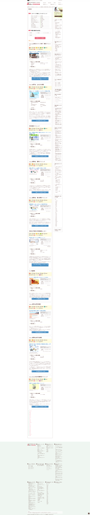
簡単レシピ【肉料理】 (57, 83)
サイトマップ (60, 0)
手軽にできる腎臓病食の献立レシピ (58, 80)
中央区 (30, 421)
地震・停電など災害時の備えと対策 (58, 175)
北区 (29, 418)
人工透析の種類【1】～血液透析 (58, 185)
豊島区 (30, 431)
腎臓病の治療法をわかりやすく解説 (58, 42)
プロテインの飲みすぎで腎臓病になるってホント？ (58, 142)
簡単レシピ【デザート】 (31, 468)
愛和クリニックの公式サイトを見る (41, 192)
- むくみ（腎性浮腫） (39, 452)
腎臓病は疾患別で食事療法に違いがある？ (58, 66)
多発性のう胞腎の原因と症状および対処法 (58, 120)
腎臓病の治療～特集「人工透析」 (58, 164)
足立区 (30, 417)
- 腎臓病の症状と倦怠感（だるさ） (41, 455)
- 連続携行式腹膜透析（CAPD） (40, 494)
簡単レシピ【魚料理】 (57, 82)
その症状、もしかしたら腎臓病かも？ (58, 20)
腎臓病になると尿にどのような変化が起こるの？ (58, 158)
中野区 (30, 435)
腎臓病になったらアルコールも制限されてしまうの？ (58, 135)
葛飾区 (30, 412)
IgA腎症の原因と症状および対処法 (58, 116)
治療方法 (55, 2)
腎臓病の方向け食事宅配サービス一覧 (58, 95)
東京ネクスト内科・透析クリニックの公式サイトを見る (41, 79)
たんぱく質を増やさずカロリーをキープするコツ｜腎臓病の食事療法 (58, 58)
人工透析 (56, 49)
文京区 (30, 427)
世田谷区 (30, 434)
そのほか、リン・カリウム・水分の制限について (58, 64)
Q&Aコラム (59, 2)
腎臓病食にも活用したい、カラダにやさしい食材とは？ (58, 70)
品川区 (56, 213)
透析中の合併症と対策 (39, 486)
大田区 (30, 426)
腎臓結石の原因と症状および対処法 (58, 118)
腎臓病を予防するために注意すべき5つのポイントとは (58, 152)
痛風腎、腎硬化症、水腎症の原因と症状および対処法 (58, 124)
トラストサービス (57, 99)
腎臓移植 (56, 50)
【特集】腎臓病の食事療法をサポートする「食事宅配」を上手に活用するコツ (58, 90)
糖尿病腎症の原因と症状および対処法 (58, 115)
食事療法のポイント (45, 4)
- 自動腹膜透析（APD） (39, 495)
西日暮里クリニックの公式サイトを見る (40, 156)
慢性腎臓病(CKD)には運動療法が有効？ (58, 140)
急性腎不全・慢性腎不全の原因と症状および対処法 (58, 111)
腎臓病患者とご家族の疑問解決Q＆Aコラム (58, 128)
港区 (55, 212)
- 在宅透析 (38, 502)
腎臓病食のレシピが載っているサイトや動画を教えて (58, 160)
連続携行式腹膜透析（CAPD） (57, 180)
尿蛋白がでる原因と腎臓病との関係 (58, 32)
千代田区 (30, 422)
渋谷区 (56, 216)
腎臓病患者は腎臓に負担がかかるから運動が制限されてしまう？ (58, 154)
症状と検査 (44, 2)
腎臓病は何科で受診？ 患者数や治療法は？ (58, 147)
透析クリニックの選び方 (58, 176)
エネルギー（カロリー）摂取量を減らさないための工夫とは (58, 62)
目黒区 (30, 430)
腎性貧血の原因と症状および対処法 (58, 122)
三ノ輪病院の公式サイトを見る (40, 298)
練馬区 (56, 224)
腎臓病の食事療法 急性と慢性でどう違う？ (58, 47)
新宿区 (56, 220)
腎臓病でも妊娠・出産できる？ (58, 156)
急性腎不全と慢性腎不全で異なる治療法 (58, 45)
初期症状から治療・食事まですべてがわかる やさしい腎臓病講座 (36, 0)
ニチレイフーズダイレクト (58, 100)
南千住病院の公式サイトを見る (40, 371)
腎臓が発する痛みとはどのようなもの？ (58, 37)
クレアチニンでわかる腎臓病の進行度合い (58, 25)
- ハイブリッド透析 (39, 496)
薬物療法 (56, 48)
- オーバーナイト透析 (39, 501)
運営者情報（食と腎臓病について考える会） (58, 230)
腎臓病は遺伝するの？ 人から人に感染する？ (58, 145)
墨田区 (56, 204)
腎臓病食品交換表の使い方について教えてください (58, 131)
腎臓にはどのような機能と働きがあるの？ (58, 143)
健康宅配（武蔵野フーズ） (58, 97)
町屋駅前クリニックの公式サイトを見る (40, 406)
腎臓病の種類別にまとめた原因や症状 (58, 106)
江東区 (30, 413)
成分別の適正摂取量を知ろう (58, 68)
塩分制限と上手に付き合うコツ (58, 60)
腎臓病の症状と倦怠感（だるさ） (58, 34)
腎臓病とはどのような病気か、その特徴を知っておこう (58, 29)
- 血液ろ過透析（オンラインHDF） (41, 498)
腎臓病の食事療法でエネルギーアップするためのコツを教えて (58, 133)
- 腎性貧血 (38, 456)
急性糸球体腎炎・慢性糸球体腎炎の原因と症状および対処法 (58, 109)
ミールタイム (47, 469)
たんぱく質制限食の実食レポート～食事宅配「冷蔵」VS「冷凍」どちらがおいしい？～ (58, 75)
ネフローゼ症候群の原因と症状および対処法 (58, 113)
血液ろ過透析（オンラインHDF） (58, 187)
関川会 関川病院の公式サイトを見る (41, 332)
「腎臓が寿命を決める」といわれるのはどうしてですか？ (58, 138)
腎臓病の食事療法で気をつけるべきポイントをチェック (58, 54)
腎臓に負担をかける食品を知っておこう (58, 72)
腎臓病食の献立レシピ (53, 4)
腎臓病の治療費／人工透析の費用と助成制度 (58, 149)
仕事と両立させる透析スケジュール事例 (58, 173)
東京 (55, 199)
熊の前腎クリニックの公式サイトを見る (40, 225)
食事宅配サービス (60, 4)
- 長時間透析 (38, 499)
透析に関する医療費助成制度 (58, 171)
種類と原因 (49, 2)
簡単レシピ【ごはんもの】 (31, 467)
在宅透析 (56, 192)
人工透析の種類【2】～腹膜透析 (58, 178)
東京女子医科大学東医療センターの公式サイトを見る (41, 265)
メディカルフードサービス (58, 98)
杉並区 (56, 223)
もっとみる (58, 16)
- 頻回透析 (38, 500)
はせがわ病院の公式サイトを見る (41, 120)
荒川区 (56, 205)
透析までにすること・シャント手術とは (58, 168)
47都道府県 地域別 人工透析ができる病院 (58, 196)
